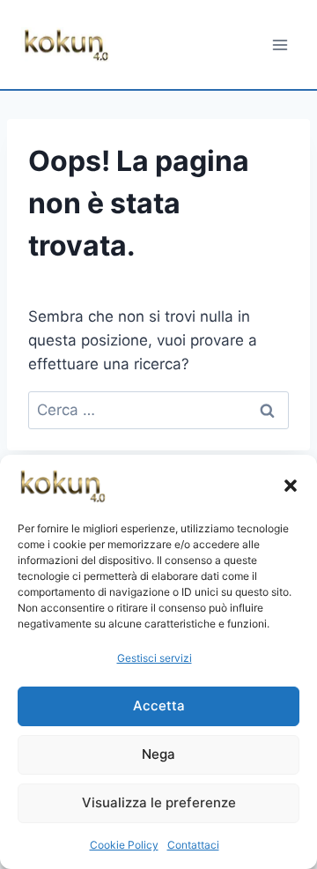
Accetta (159, 705)
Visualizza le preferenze (159, 802)
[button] (290, 485)
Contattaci (193, 844)
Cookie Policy (124, 844)
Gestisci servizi (154, 658)
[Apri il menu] (279, 44)
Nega (158, 754)
